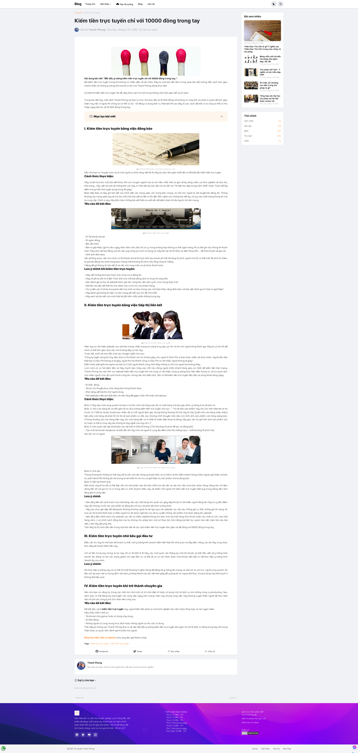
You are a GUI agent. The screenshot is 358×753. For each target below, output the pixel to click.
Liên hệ (276, 748)
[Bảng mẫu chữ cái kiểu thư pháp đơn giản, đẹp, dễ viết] (251, 59)
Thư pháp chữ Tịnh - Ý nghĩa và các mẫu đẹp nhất (270, 72)
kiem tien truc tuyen (92, 13)
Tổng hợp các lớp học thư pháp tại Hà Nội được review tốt (270, 98)
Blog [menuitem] (140, 4)
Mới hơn (79, 698)
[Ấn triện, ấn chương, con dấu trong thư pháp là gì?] (251, 85)
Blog (78, 4)
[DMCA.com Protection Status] (250, 734)
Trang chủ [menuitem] (90, 4)
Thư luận (262, 136)
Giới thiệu (265, 748)
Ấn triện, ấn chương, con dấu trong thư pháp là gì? (269, 85)
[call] (3, 748)
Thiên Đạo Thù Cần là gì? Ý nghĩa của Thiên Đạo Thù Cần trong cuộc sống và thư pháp (262, 49)
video (262, 140)
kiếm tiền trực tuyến (120, 643)
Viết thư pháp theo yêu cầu (254, 718)
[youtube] (89, 734)
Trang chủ (78, 13)
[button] (274, 4)
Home (255, 748)
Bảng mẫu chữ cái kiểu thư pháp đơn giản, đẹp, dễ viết (270, 59)
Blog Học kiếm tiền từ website (100, 637)
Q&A (262, 131)
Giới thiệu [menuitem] (104, 4)
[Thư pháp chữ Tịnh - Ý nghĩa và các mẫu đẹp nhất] (251, 72)
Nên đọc (262, 126)
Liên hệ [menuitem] (151, 4)
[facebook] (77, 734)
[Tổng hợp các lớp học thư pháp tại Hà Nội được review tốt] (251, 98)
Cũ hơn (232, 698)
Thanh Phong (94, 662)
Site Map (287, 748)
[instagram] (95, 734)
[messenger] (354, 747)
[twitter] (83, 734)
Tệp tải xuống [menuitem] (126, 4)
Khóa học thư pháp (250, 722)
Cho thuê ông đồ (249, 714)
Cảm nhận (262, 121)
